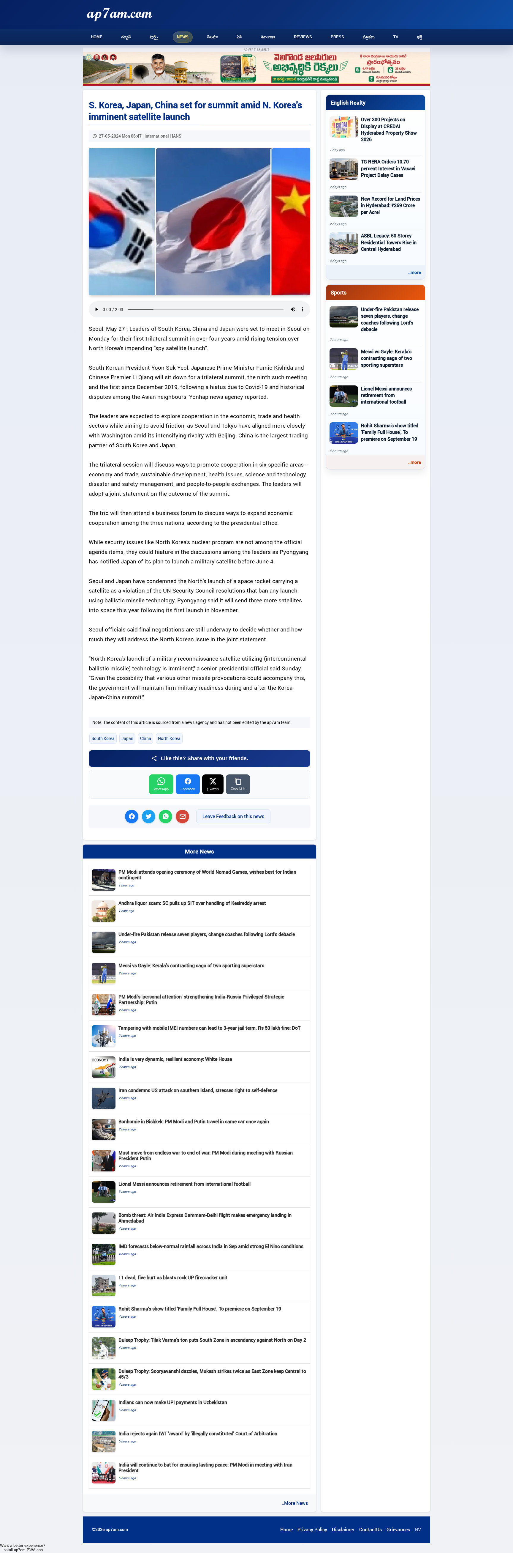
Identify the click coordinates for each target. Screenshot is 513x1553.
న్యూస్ (126, 37)
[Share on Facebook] (131, 816)
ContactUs (370, 1529)
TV (395, 37)
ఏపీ (239, 37)
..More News (295, 1503)
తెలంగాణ (268, 37)
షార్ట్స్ (154, 37)
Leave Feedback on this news (233, 816)
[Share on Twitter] (148, 816)
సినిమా (212, 37)
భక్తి (419, 37)
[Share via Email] (182, 816)
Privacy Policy (312, 1529)
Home (96, 37)
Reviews (303, 37)
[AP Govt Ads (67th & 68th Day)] (256, 69)
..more (414, 272)
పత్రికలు (369, 37)
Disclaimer (343, 1529)
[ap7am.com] (119, 14)
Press (337, 37)
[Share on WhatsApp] (165, 816)
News (183, 37)
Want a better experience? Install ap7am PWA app (22, 1547)
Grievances (398, 1529)
